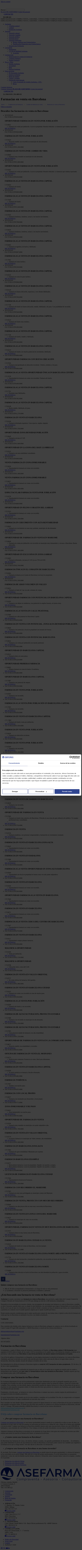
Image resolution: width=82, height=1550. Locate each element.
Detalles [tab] (41, 763)
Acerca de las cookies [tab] (68, 763)
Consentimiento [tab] (14, 763)
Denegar (15, 791)
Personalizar (40, 791)
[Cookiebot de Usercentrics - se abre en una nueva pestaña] (71, 757)
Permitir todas (67, 791)
